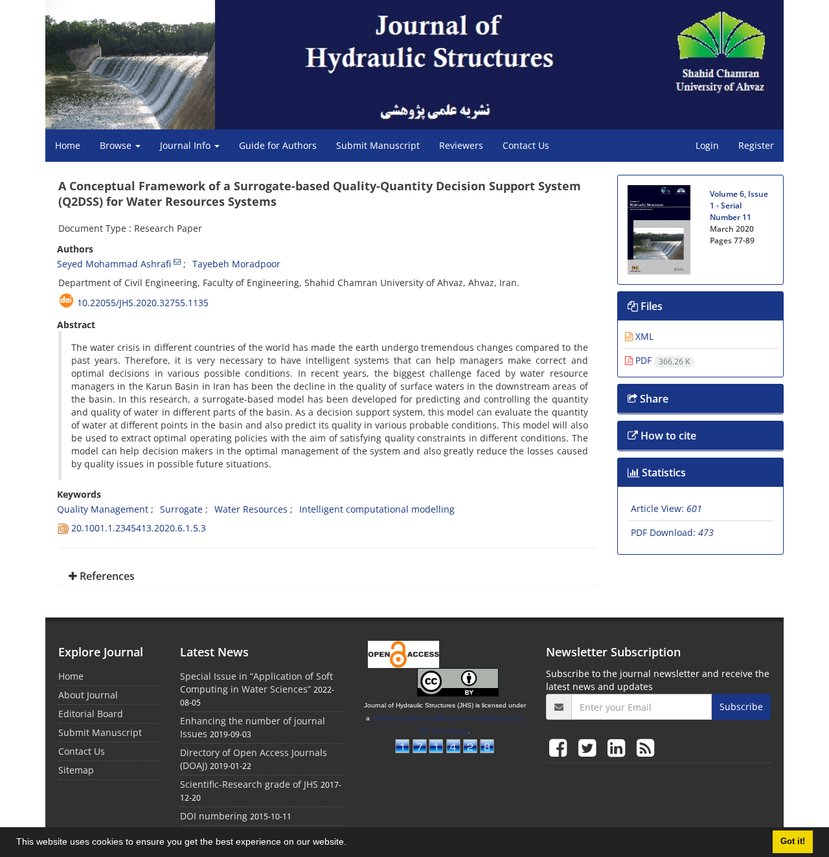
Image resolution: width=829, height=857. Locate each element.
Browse (117, 145)
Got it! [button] (792, 841)
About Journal (88, 695)
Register (756, 145)
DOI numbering (213, 816)
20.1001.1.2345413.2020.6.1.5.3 (138, 528)
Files (650, 306)
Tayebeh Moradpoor (236, 264)
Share (652, 399)
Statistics (662, 472)
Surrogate (181, 509)
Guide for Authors (278, 145)
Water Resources (251, 509)
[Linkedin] (618, 747)
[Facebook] (560, 747)
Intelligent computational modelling (377, 509)
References (106, 576)
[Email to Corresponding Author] (177, 261)
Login (707, 145)
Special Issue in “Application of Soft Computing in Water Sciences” (256, 682)
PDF (661, 360)
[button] (351, 843)
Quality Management (102, 509)
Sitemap (76, 770)
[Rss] (645, 747)
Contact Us (526, 145)
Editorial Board (90, 713)
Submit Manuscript (378, 145)
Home (67, 145)
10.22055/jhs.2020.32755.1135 (143, 302)
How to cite (667, 435)
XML (643, 336)
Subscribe (741, 706)
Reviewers (461, 145)
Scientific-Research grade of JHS (249, 784)
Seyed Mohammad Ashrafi (114, 264)
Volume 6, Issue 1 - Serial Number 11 (739, 205)
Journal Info (186, 145)
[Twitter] (589, 747)
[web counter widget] (444, 745)
